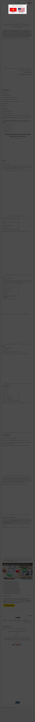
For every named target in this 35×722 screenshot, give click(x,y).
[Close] (26, 4)
